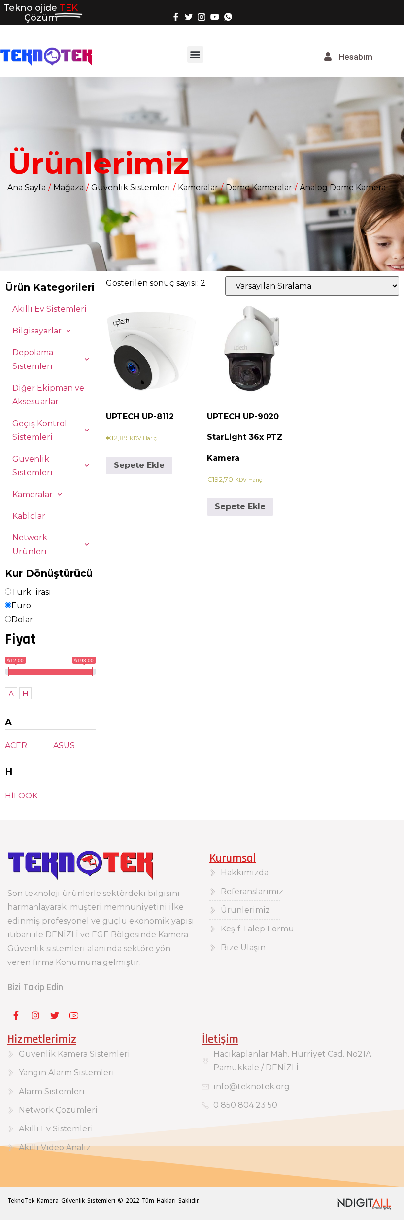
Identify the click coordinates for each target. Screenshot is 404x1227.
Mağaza (68, 187)
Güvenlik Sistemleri (130, 187)
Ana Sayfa (26, 187)
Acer (16, 745)
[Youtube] (215, 16)
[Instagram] (201, 16)
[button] (195, 54)
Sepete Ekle (139, 465)
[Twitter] (188, 16)
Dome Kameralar (259, 187)
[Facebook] (175, 16)
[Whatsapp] (228, 16)
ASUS (64, 745)
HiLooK (21, 795)
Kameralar (198, 187)
